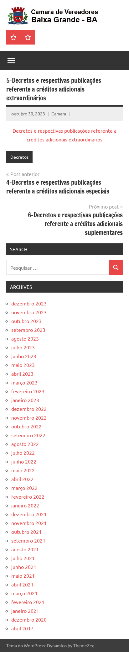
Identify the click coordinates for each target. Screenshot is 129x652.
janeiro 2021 (25, 610)
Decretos (19, 157)
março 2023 (24, 382)
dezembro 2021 (29, 514)
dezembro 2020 (29, 619)
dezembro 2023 (29, 303)
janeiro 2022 (25, 505)
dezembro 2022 (29, 409)
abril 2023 (22, 373)
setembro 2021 (28, 540)
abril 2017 (22, 628)
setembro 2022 (28, 435)
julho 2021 (23, 558)
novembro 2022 (29, 417)
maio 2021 (23, 575)
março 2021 (24, 593)
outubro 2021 (26, 531)
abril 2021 (22, 584)
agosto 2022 (25, 444)
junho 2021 (23, 567)
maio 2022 (23, 470)
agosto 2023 (25, 338)
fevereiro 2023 (27, 391)
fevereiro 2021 (27, 602)
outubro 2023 (26, 321)
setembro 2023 (28, 329)
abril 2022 (22, 479)
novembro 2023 (29, 312)
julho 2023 (23, 347)
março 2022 (24, 488)
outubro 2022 (26, 426)
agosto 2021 (25, 549)
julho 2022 (23, 452)
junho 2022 (23, 461)
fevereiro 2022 (27, 496)
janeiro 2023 (25, 400)
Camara (58, 113)
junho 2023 (23, 356)
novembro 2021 (29, 523)
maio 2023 (23, 365)
